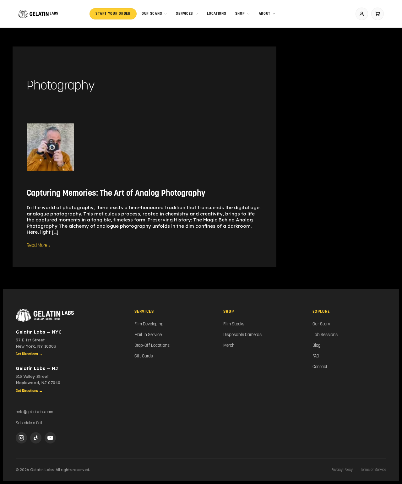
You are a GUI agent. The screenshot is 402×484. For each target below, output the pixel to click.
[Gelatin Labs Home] (67, 315)
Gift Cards (143, 356)
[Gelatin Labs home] (38, 14)
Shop (240, 14)
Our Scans (152, 14)
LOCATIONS (216, 14)
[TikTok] (35, 437)
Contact (320, 367)
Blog (316, 345)
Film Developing (149, 324)
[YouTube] (50, 437)
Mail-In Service (148, 335)
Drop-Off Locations (152, 345)
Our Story (321, 324)
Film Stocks (233, 324)
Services (184, 14)
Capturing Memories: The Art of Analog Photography (116, 193)
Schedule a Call (29, 423)
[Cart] (377, 14)
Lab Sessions (325, 335)
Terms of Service (373, 470)
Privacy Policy (342, 470)
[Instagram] (21, 437)
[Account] (362, 14)
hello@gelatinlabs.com (34, 412)
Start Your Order (113, 14)
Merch (229, 345)
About (265, 14)
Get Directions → (29, 354)
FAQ (315, 356)
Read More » (38, 245)
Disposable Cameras (242, 335)
